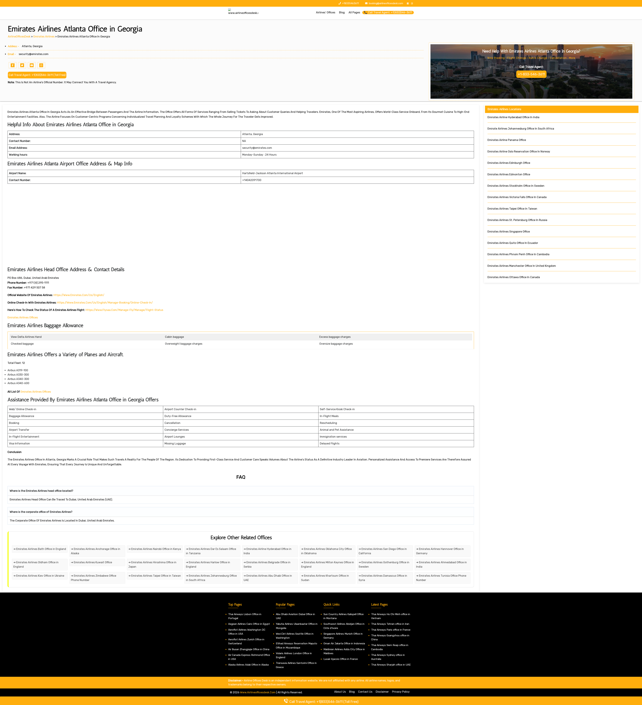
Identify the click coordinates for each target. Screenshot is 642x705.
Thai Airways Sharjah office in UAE (391, 664)
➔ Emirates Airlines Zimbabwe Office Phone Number (93, 578)
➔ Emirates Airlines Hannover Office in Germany (440, 551)
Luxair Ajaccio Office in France (341, 659)
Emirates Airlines (44, 36)
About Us (340, 691)
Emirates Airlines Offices (23, 317)
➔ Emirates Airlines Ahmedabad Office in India (441, 564)
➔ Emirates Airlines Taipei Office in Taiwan (154, 575)
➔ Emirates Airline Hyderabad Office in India (267, 551)
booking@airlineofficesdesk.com (386, 3)
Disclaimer (382, 691)
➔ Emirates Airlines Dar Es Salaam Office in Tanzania (211, 551)
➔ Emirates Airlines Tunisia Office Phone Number (441, 578)
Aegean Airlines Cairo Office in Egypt (249, 623)
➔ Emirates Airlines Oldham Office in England (36, 564)
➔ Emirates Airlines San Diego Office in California (383, 551)
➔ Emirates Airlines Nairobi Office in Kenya (154, 549)
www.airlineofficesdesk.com (258, 692)
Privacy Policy (401, 691)
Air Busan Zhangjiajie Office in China (248, 649)
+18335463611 (350, 3)
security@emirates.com (33, 54)
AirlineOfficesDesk (19, 36)
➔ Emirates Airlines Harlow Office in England (208, 564)
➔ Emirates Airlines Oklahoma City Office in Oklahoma (326, 551)
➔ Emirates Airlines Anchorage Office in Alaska (95, 551)
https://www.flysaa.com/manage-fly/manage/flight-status (124, 310)
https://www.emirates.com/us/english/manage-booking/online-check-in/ (105, 302)
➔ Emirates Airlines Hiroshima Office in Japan (152, 564)
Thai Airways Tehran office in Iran (390, 623)
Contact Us (365, 691)
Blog (352, 691)
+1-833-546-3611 (531, 74)
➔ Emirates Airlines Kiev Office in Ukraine (38, 575)
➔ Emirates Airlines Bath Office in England (39, 549)
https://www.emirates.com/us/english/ (79, 295)
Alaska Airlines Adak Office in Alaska (248, 664)
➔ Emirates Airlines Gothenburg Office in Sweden (384, 564)
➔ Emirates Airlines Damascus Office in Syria (383, 578)
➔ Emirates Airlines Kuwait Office (91, 562)
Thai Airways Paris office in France (390, 629)
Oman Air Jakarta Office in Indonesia (344, 643)
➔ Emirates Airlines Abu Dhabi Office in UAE (268, 578)
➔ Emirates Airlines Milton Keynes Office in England (327, 564)
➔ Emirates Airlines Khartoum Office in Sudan (325, 578)
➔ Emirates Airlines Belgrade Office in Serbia (267, 564)
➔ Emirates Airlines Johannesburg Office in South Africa (211, 578)
